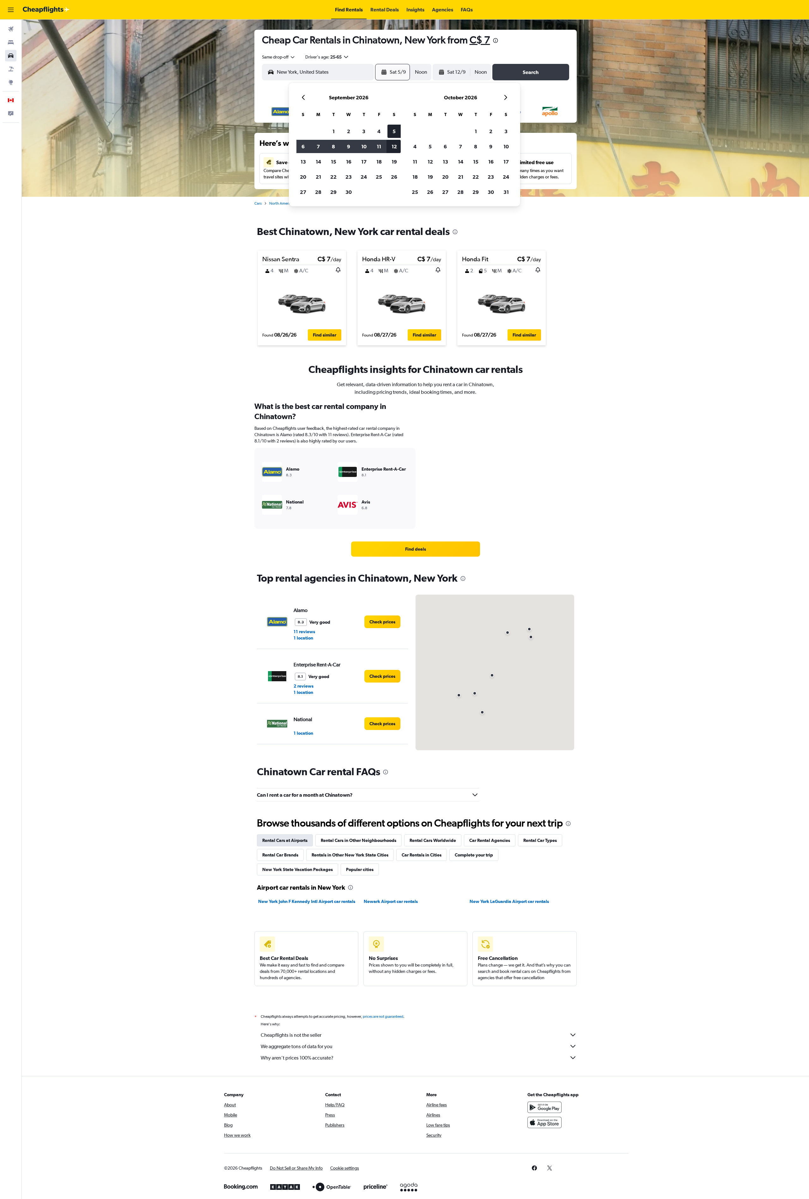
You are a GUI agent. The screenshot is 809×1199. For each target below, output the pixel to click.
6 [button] (303, 146)
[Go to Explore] (11, 82)
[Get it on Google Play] (544, 1107)
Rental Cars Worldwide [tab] (433, 840)
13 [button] (303, 161)
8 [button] (333, 146)
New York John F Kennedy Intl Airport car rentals (306, 901)
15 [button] (333, 161)
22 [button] (333, 177)
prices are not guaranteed (383, 1016)
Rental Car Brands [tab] (280, 854)
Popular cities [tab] (360, 869)
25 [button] (379, 177)
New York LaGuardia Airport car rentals (509, 901)
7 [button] (318, 146)
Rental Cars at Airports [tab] (284, 840)
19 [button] (394, 161)
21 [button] (318, 177)
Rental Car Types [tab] (540, 840)
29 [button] (333, 192)
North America (281, 203)
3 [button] (363, 131)
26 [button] (394, 177)
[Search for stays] (11, 42)
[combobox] (278, 57)
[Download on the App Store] (544, 1122)
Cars (258, 203)
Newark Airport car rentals (391, 901)
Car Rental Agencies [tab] (489, 840)
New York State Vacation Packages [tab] (297, 869)
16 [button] (348, 161)
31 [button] (506, 192)
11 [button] (379, 146)
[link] (415, 549)
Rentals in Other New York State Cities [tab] (350, 854)
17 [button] (364, 161)
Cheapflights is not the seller (291, 1035)
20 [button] (303, 177)
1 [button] (333, 131)
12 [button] (394, 146)
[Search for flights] (11, 29)
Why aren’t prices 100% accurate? (297, 1058)
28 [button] (318, 192)
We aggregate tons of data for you (296, 1046)
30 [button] (348, 192)
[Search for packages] (11, 69)
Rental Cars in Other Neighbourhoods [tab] (358, 840)
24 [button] (364, 177)
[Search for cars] (11, 55)
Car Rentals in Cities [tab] (421, 854)
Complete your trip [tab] (474, 854)
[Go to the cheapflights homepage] (46, 10)
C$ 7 (480, 40)
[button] (11, 10)
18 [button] (379, 161)
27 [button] (303, 192)
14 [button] (318, 161)
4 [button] (378, 131)
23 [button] (348, 177)
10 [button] (364, 146)
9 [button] (348, 146)
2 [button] (348, 131)
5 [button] (394, 131)
